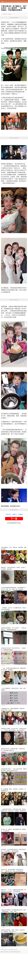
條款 (10, 951)
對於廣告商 (18, 951)
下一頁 (14, 518)
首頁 (2, 1)
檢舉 (10, 14)
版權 (14, 951)
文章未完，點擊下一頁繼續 (14, 514)
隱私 (12, 951)
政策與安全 (7, 951)
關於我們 (2, 951)
